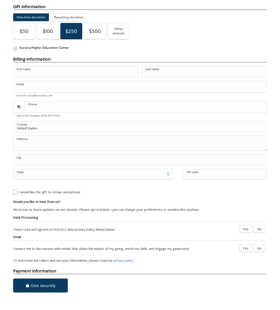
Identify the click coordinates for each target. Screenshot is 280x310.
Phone (32, 104)
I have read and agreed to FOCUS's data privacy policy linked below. (64, 229)
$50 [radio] (24, 31)
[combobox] (140, 129)
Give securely (43, 285)
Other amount (118, 31)
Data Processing (25, 217)
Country (22, 124)
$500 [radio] (95, 31)
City (19, 157)
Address (22, 138)
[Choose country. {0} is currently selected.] (19, 107)
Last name (152, 69)
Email (20, 84)
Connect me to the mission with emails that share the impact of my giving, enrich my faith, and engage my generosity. (101, 248)
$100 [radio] (48, 31)
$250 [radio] (71, 31)
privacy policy (124, 260)
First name (24, 69)
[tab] (31, 17)
